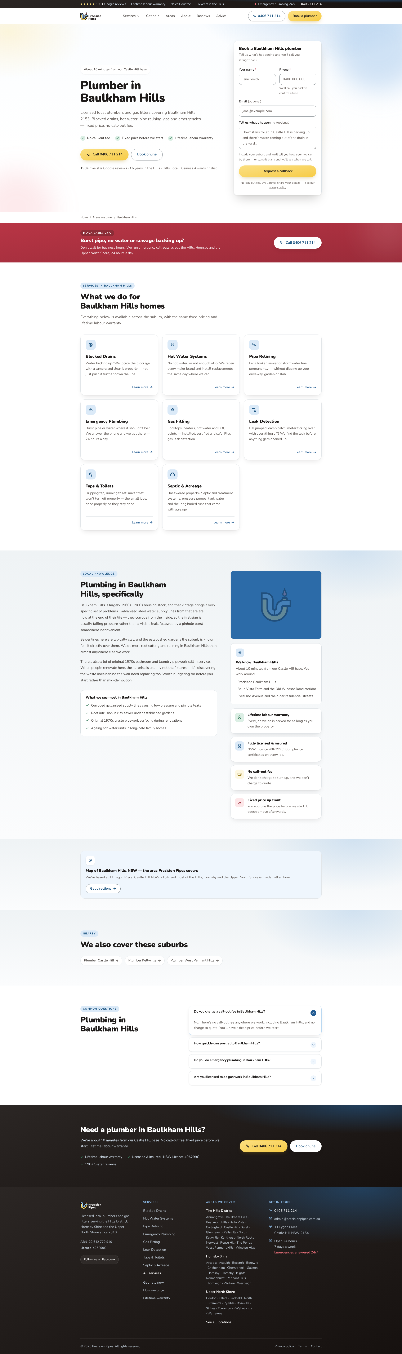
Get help (152, 16)
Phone (285, 69)
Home (84, 217)
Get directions (103, 888)
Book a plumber (305, 16)
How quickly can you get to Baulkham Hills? (226, 1043)
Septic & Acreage (156, 1265)
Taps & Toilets (154, 1257)
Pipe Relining (153, 1226)
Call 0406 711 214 (107, 154)
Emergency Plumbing (159, 1234)
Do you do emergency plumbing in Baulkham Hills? (232, 1060)
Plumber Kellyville (142, 960)
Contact (316, 1346)
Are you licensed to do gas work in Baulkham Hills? (232, 1077)
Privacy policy (284, 1346)
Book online (147, 154)
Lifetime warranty (156, 1298)
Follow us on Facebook (99, 1259)
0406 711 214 (311, 4)
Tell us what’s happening (264, 122)
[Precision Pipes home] (90, 16)
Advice (221, 16)
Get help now (153, 1282)
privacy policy (277, 187)
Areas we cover (103, 217)
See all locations (218, 1322)
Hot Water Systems (158, 1218)
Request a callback (278, 171)
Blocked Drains (154, 1210)
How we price (153, 1290)
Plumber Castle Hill (99, 960)
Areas (170, 16)
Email (250, 101)
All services (152, 1273)
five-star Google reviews (103, 168)
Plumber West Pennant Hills (192, 960)
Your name (247, 69)
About (186, 16)
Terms (302, 1346)
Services (129, 16)
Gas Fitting (151, 1242)
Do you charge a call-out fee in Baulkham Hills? (229, 1011)
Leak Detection (154, 1249)
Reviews (203, 16)
